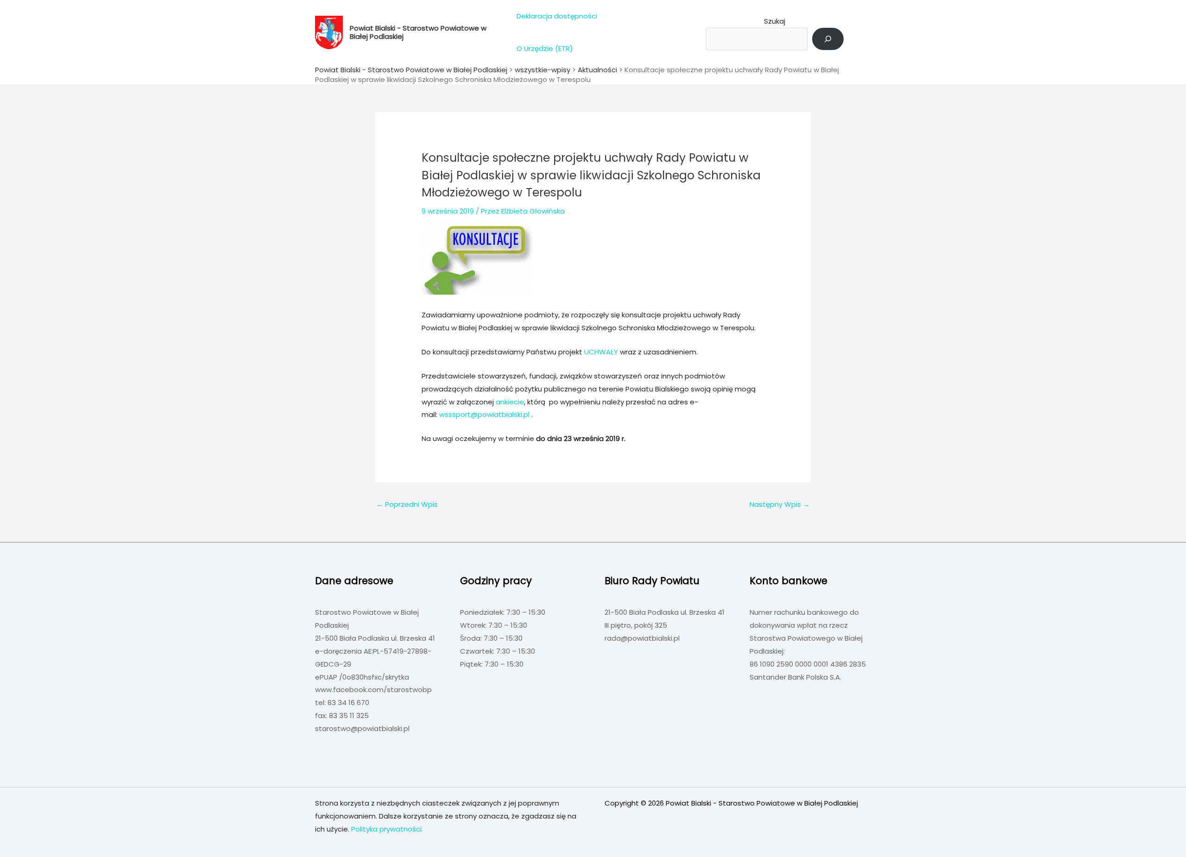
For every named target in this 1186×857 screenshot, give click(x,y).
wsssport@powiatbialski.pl (484, 414)
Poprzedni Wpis (407, 504)
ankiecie (510, 402)
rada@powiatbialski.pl (642, 638)
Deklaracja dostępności (557, 16)
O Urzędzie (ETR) (545, 48)
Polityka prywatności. (387, 829)
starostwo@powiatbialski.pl (362, 728)
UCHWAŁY (602, 352)
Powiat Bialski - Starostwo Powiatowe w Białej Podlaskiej (418, 32)
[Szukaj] (828, 39)
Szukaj (774, 21)
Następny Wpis (780, 504)
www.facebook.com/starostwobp (373, 689)
